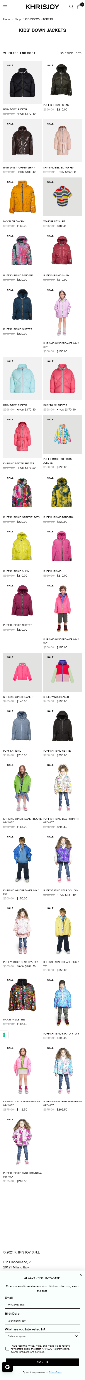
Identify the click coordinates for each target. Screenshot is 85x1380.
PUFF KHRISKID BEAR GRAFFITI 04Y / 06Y (61, 820)
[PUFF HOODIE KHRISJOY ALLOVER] (62, 434)
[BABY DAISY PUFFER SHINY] (22, 140)
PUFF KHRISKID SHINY (56, 105)
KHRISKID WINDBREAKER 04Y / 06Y (61, 345)
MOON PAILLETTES (14, 1019)
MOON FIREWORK (13, 221)
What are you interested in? (25, 1330)
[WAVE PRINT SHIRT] (62, 196)
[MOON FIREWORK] (22, 196)
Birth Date (12, 1314)
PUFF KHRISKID (52, 571)
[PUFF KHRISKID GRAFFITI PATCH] (22, 492)
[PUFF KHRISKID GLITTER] (22, 304)
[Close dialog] (81, 1275)
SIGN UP (42, 1362)
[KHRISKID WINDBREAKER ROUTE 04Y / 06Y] (22, 787)
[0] (78, 7)
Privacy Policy (55, 1372)
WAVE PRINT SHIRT (54, 221)
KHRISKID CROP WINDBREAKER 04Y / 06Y (21, 1103)
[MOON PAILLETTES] (22, 995)
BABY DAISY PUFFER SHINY (19, 167)
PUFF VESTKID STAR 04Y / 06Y (60, 890)
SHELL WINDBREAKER (56, 696)
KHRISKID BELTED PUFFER (58, 167)
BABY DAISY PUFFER (15, 109)
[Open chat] (7, 1367)
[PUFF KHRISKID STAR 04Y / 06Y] (62, 1002)
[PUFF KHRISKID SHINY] (62, 80)
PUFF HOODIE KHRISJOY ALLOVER (57, 460)
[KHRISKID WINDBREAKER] (22, 672)
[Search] (71, 7)
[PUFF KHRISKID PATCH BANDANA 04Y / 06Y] (62, 1070)
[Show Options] (76, 1336)
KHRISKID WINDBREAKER (17, 696)
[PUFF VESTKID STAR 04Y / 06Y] (62, 858)
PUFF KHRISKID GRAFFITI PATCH (22, 517)
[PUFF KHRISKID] (62, 546)
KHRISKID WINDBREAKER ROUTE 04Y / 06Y (22, 820)
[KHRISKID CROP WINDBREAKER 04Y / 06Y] (22, 1070)
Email (9, 1298)
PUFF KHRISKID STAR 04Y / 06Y (61, 1033)
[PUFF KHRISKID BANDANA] (22, 251)
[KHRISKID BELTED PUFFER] (62, 140)
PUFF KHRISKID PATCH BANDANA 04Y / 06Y (62, 1103)
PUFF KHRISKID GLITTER (17, 329)
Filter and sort (22, 53)
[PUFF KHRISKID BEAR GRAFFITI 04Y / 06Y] (62, 787)
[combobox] (41, 1336)
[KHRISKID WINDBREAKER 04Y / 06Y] (62, 311)
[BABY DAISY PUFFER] (22, 82)
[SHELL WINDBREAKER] (62, 672)
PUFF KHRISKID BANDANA (18, 275)
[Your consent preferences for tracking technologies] (4, 1035)
